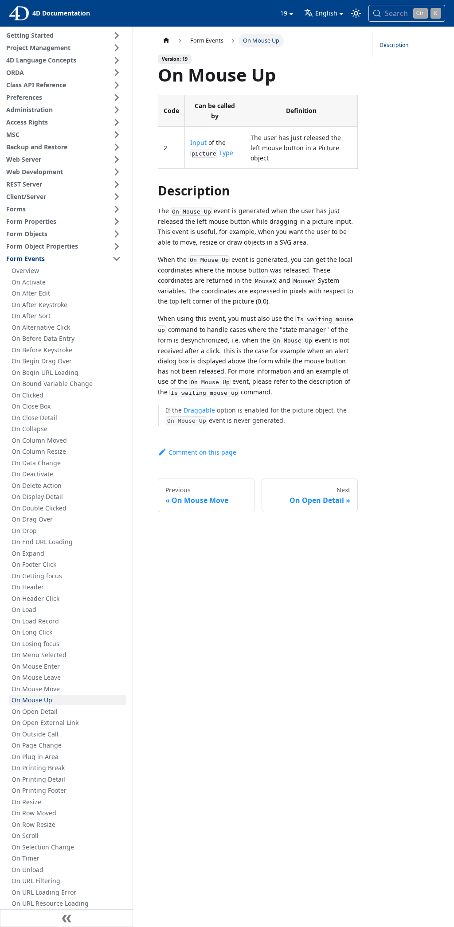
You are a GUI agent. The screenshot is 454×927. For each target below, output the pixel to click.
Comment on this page (202, 452)
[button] (65, 35)
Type (226, 152)
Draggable (199, 410)
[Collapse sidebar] (66, 918)
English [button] (326, 13)
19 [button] (283, 13)
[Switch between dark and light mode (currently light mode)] (356, 13)
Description (394, 45)
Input (198, 142)
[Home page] (166, 40)
